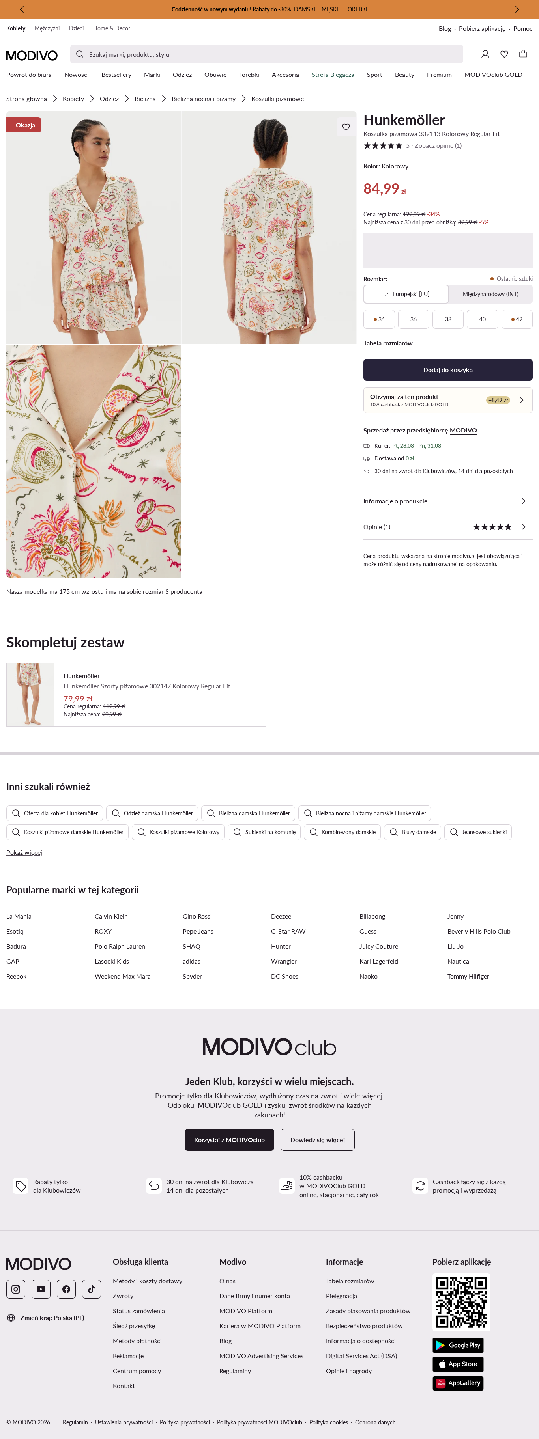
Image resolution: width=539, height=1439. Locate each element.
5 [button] (412, 145)
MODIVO (463, 430)
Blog (445, 28)
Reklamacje (128, 1355)
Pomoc (523, 28)
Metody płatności (137, 1340)
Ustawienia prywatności (124, 1422)
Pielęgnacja (341, 1295)
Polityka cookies (328, 1422)
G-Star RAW (288, 931)
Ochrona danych (375, 1422)
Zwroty (123, 1295)
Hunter (281, 946)
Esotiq (15, 931)
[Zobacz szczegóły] (523, 501)
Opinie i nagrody (349, 1370)
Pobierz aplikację (482, 28)
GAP (12, 961)
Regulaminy (235, 1370)
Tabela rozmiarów (350, 1280)
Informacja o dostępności (361, 1340)
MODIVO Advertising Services (261, 1355)
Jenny (455, 916)
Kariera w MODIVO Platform (260, 1325)
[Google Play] (458, 1345)
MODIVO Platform (245, 1310)
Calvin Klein (111, 916)
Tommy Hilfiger (468, 976)
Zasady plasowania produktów (368, 1310)
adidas (191, 961)
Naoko (368, 976)
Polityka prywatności (185, 1422)
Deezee (281, 916)
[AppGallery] (458, 1383)
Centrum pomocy (137, 1370)
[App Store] (458, 1364)
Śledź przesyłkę (134, 1325)
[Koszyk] (523, 54)
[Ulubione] (504, 54)
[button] (94, 227)
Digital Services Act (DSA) (361, 1355)
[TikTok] (91, 1289)
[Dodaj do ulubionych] (347, 126)
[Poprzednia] (22, 9)
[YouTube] (41, 1289)
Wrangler (284, 961)
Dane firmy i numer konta (254, 1295)
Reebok (16, 976)
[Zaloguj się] (485, 54)
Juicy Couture (378, 946)
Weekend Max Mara (123, 976)
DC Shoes (284, 976)
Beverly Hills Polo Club (479, 931)
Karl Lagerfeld (378, 961)
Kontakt (124, 1385)
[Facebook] (66, 1289)
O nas (227, 1280)
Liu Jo (455, 946)
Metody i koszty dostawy (147, 1280)
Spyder (192, 976)
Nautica (458, 961)
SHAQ (191, 946)
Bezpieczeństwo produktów (364, 1325)
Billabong (372, 916)
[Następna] (516, 9)
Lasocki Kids (112, 961)
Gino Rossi (197, 916)
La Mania (19, 916)
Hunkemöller (404, 119)
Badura (16, 946)
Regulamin (75, 1422)
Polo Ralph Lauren (120, 946)
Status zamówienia (139, 1310)
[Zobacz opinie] (523, 526)
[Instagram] (15, 1289)
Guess (367, 931)
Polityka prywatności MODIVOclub (259, 1422)
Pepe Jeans (198, 931)
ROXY (103, 931)
